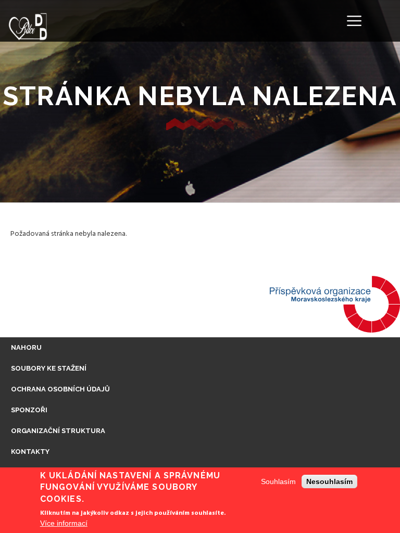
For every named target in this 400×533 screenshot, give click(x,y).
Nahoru (26, 347)
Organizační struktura (58, 431)
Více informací (64, 523)
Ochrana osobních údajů (60, 389)
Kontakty (30, 451)
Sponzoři (29, 410)
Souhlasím (278, 481)
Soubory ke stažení (48, 368)
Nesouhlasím (329, 481)
